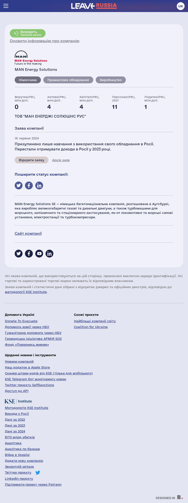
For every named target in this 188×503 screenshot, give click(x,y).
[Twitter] (19, 254)
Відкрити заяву (31, 160)
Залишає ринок (30, 33)
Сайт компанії (28, 233)
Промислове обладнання (68, 80)
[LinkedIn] (49, 254)
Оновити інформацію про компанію (44, 41)
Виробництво (111, 80)
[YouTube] (39, 254)
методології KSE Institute (26, 292)
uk (180, 6)
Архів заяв (61, 160)
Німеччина (28, 80)
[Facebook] (29, 254)
